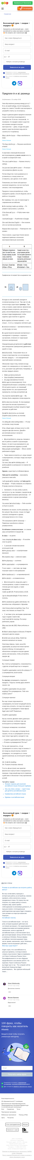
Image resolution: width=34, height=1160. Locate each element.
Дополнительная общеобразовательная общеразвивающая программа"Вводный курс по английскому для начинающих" (15, 1105)
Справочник (10, 1109)
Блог (2, 1109)
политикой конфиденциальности (21, 73)
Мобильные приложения (8, 1115)
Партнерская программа (8, 1112)
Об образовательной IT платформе (12, 1101)
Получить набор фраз (17, 1074)
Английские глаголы (9, 918)
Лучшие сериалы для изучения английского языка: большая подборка (18, 785)
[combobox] (5, 57)
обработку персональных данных (23, 1086)
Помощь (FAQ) (23, 1115)
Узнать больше (6, 140)
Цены (3, 1117)
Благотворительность (7, 1098)
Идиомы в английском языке (14, 797)
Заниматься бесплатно (22, 3)
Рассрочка (10, 1117)
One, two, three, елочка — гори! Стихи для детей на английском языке (17, 790)
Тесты (18, 1109)
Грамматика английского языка (15, 794)
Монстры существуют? (9, 946)
